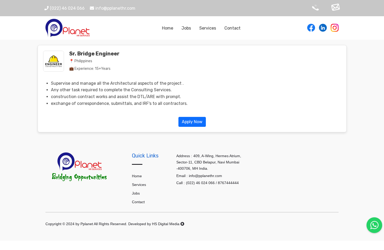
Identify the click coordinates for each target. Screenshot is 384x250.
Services (207, 28)
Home (167, 28)
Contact (232, 28)
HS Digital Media (166, 224)
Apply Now (192, 121)
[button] (192, 121)
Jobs (186, 28)
